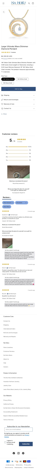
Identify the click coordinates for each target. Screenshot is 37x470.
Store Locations (8, 347)
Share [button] (5, 114)
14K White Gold (22, 79)
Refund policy (19, 465)
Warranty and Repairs (9, 336)
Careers (5, 367)
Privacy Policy (7, 400)
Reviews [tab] (7, 197)
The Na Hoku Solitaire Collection (13, 377)
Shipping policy (18, 467)
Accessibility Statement (10, 412)
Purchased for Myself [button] (7, 235)
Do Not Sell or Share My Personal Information (16, 408)
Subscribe (26, 444)
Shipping (5, 58)
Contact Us (6, 321)
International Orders (9, 329)
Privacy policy (27, 465)
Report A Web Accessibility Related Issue (15, 416)
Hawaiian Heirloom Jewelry (11, 381)
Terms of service (9, 467)
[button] (3, 3)
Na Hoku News (7, 355)
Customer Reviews (9, 351)
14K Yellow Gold (8, 79)
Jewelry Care (7, 385)
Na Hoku (12, 465)
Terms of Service (8, 419)
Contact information (29, 467)
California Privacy (8, 404)
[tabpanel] (18, 254)
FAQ (4, 363)
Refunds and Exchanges (10, 332)
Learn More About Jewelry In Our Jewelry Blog (17, 389)
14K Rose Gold (7, 83)
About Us (6, 359)
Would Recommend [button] (7, 227)
